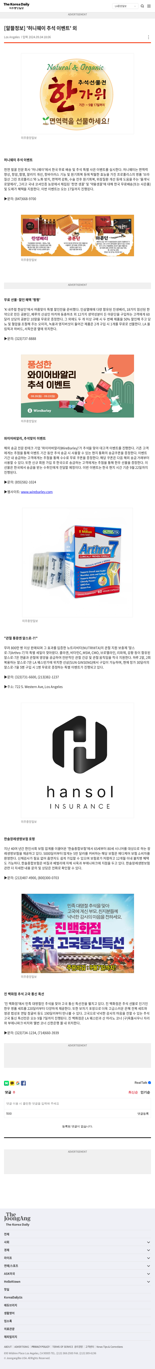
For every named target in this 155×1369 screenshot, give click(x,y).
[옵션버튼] (148, 37)
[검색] (142, 6)
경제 (6, 1250)
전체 (6, 1234)
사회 (6, 1242)
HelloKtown (12, 1281)
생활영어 (9, 1313)
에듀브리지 (10, 1305)
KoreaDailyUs (13, 1297)
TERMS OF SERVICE (62, 1347)
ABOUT (8, 1347)
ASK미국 (9, 1273)
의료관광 (9, 1329)
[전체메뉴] (149, 6)
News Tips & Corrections (109, 1347)
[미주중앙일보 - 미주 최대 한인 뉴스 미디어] (16, 6)
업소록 (8, 1321)
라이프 (8, 1258)
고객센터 (89, 1347)
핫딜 (6, 1289)
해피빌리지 (10, 1337)
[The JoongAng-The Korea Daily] (17, 1219)
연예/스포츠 (11, 1266)
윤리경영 (78, 1347)
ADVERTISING (21, 1347)
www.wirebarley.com (37, 491)
